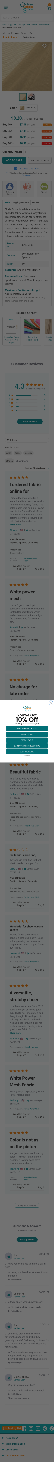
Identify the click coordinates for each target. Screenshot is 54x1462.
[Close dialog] (51, 703)
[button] (27, 728)
